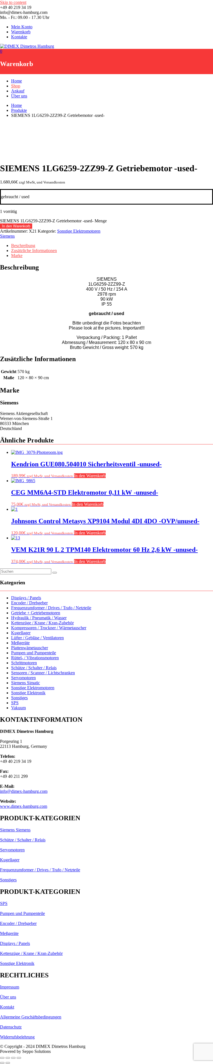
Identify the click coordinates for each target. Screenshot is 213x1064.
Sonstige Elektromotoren (78, 231)
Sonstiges (19, 697)
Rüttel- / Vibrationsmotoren (35, 657)
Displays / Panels (26, 597)
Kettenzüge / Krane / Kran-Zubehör (42, 622)
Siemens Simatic (25, 682)
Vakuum (18, 707)
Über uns (19, 96)
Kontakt (7, 1007)
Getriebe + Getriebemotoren (35, 612)
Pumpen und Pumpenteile (33, 652)
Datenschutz (11, 1027)
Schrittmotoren (24, 662)
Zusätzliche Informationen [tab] (34, 250)
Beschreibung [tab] (23, 245)
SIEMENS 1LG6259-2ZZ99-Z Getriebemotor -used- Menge (53, 220)
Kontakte (19, 36)
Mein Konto (21, 26)
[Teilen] (13, 1058)
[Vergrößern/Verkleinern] (2, 1058)
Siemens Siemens (15, 829)
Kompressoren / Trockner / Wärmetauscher (48, 627)
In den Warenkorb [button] (90, 475)
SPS (15, 702)
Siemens (7, 236)
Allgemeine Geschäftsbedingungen (30, 1017)
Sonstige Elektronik (28, 692)
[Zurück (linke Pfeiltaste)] (2, 1063)
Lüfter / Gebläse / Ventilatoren (37, 637)
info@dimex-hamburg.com (23, 791)
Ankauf (17, 91)
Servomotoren (23, 677)
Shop (15, 86)
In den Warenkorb (16, 226)
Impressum (9, 987)
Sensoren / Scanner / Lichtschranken (43, 672)
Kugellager (21, 632)
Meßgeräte (20, 642)
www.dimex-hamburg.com (23, 806)
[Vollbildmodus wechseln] (8, 1058)
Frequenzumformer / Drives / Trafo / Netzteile (51, 607)
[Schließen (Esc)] (19, 1058)
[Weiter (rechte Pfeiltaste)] (8, 1063)
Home (16, 81)
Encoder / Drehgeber (29, 602)
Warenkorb (21, 31)
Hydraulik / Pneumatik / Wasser (39, 617)
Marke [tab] (16, 255)
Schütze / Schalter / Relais (34, 667)
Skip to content (13, 2)
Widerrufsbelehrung (17, 1037)
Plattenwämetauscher (29, 647)
